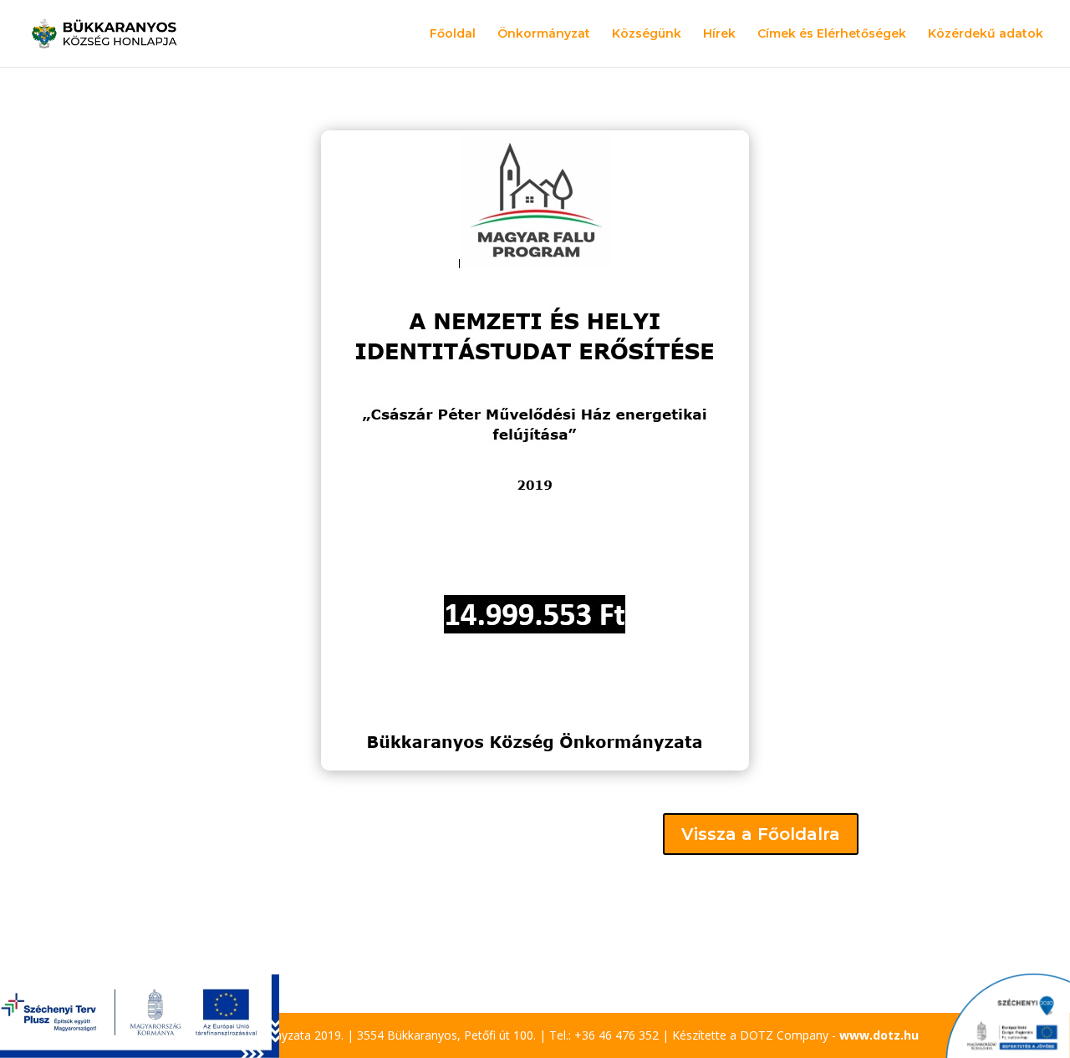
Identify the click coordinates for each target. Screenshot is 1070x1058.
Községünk (646, 34)
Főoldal (453, 34)
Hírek (719, 34)
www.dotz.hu (879, 1035)
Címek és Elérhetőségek (831, 34)
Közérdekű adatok (985, 34)
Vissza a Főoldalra (760, 834)
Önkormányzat (543, 34)
